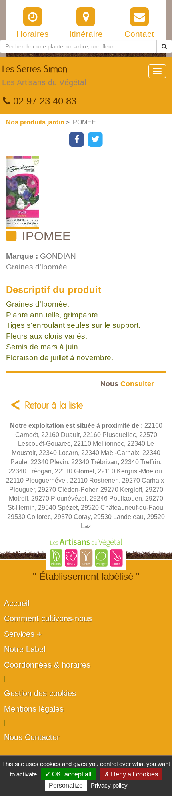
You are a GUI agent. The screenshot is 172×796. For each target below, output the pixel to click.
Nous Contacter (32, 737)
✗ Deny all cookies (131, 774)
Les (44, 76)
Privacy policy (109, 785)
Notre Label (24, 649)
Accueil (16, 603)
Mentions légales (34, 708)
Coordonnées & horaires (47, 664)
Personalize (66, 785)
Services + (23, 634)
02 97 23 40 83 (43, 101)
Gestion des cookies (40, 693)
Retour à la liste (54, 406)
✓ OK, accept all (68, 774)
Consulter (127, 383)
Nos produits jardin (36, 122)
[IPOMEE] (89, 192)
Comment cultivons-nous (48, 618)
